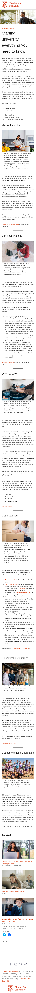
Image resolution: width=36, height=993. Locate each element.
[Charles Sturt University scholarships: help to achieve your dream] (18, 849)
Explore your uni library (9, 743)
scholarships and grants (14, 336)
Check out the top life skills (10, 224)
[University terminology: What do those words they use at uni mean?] (18, 907)
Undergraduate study (8, 28)
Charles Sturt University (10, 971)
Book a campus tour (11, 584)
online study (7, 926)
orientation (15, 787)
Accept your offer (10, 580)
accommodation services (23, 592)
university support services (13, 928)
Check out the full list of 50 (20, 648)
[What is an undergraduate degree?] (18, 879)
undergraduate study (21, 926)
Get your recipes (7, 506)
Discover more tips (8, 362)
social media (21, 588)
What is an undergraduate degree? (13, 891)
